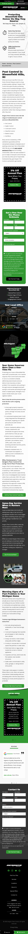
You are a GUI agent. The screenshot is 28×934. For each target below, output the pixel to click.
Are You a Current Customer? (11, 230)
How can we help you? (9, 244)
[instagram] (12, 870)
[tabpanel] (14, 717)
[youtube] (16, 870)
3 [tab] (16, 783)
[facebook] (8, 870)
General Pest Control (14, 293)
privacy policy (8, 274)
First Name (6, 219)
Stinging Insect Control (14, 299)
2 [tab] (15, 740)
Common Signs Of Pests (14, 295)
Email (15, 225)
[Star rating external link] (14, 1)
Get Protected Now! (10, 554)
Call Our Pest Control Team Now (14, 495)
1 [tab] (13, 740)
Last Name (17, 219)
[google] (19, 870)
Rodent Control (14, 297)
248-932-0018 (15, 314)
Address (6, 237)
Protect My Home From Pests (13, 686)
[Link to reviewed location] (14, 753)
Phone (5, 225)
